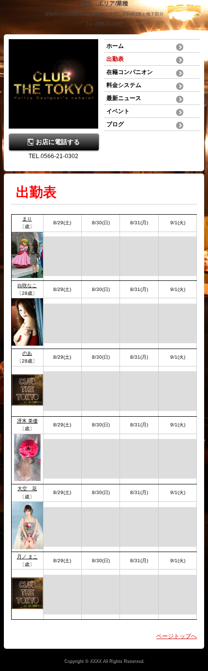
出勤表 (115, 59)
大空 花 (27, 488)
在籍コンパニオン (129, 72)
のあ (27, 353)
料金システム (123, 85)
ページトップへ (176, 636)
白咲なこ (27, 285)
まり (27, 218)
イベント (118, 111)
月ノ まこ (27, 556)
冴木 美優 (27, 420)
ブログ (115, 124)
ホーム (115, 46)
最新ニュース (123, 98)
